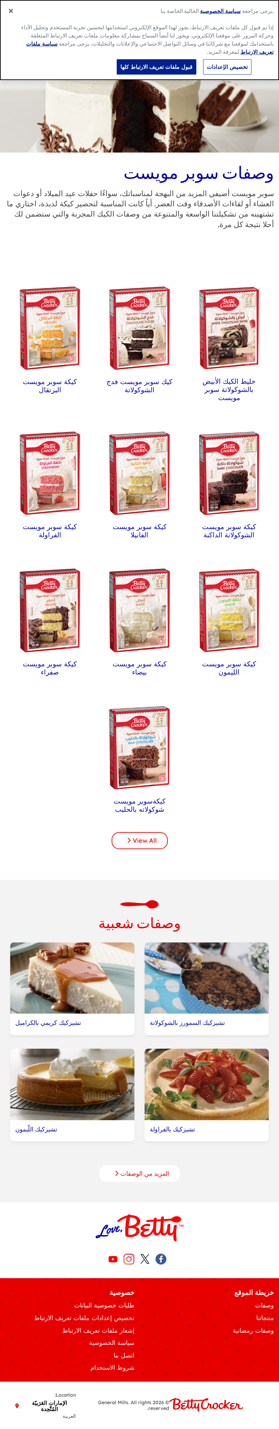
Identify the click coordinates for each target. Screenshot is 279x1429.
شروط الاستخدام (112, 1367)
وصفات (264, 1305)
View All (144, 840)
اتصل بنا (124, 1355)
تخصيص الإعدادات (227, 66)
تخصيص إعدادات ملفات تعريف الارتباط (84, 1318)
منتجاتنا (265, 1318)
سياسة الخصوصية (111, 1343)
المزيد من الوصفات (144, 1173)
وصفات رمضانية (253, 1330)
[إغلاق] (10, 10)
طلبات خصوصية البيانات (104, 1305)
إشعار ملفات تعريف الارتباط (98, 1330)
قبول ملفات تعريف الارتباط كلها (156, 66)
